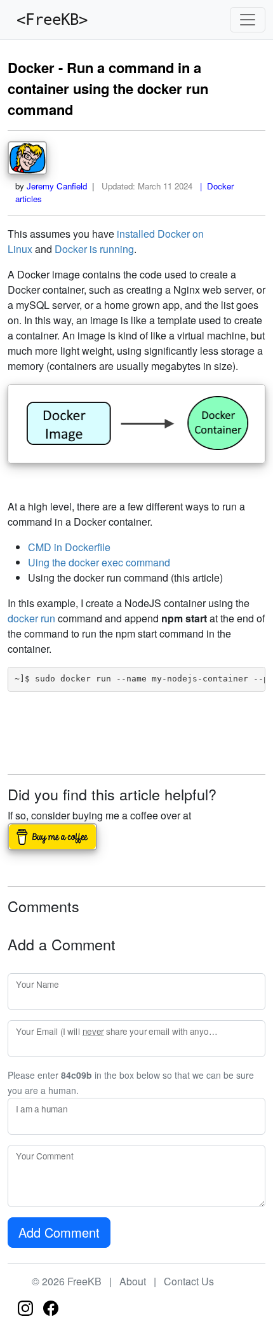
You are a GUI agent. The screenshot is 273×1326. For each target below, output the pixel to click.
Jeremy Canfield (57, 186)
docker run (31, 618)
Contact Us (189, 1281)
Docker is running (94, 249)
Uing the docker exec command (99, 562)
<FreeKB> (48, 20)
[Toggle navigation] (247, 19)
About (132, 1281)
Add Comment (59, 1232)
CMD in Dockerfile (69, 547)
